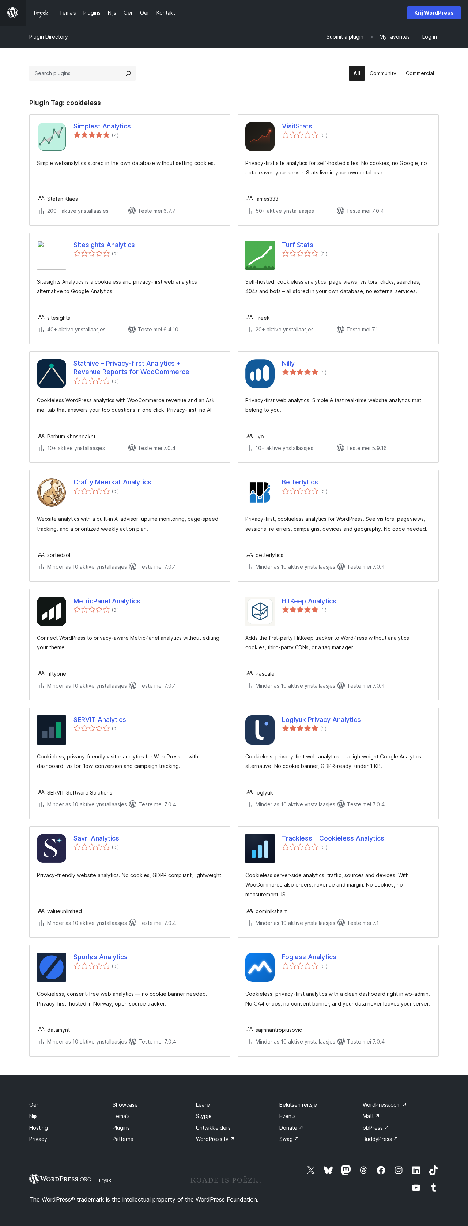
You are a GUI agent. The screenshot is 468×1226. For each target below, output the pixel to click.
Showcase (125, 1105)
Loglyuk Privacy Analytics (321, 719)
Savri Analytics (96, 838)
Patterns (123, 1139)
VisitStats (297, 126)
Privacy (38, 1139)
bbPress (376, 1128)
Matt (371, 1116)
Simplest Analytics (102, 126)
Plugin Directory (48, 37)
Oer (33, 1105)
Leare (203, 1105)
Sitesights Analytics (104, 245)
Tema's (121, 1116)
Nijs (33, 1116)
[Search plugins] (128, 73)
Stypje (204, 1116)
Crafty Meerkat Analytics (112, 482)
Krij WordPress (434, 12)
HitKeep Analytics (309, 601)
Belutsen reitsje (298, 1105)
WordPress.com (385, 1105)
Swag (289, 1139)
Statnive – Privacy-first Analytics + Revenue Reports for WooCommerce (131, 368)
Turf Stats (297, 245)
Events (287, 1116)
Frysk (105, 1180)
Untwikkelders (213, 1128)
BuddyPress (380, 1139)
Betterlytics (300, 482)
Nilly (288, 363)
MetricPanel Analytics (106, 601)
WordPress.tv (215, 1139)
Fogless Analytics (309, 957)
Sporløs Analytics (100, 957)
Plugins (121, 1128)
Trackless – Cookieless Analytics (333, 838)
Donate (291, 1128)
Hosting (38, 1128)
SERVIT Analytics (99, 719)
